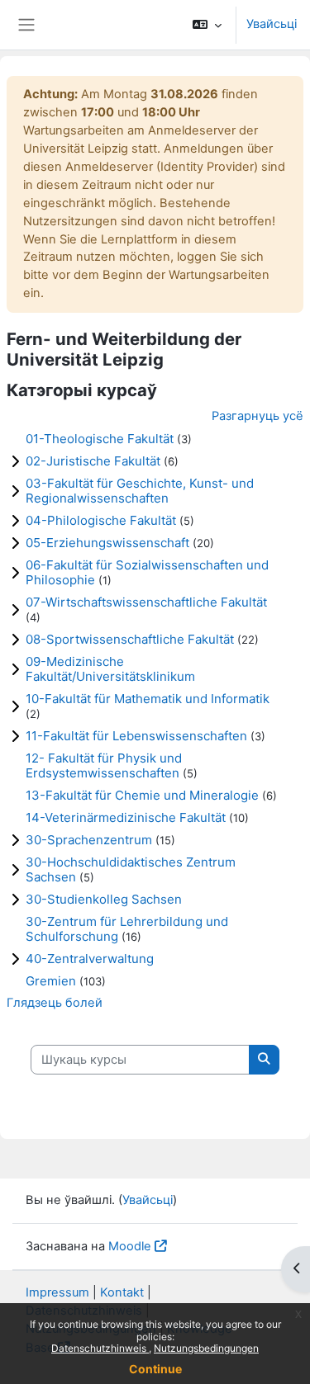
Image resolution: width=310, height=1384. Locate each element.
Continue (155, 1369)
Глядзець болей (55, 1002)
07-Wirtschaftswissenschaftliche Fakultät (146, 602)
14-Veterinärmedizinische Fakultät (126, 817)
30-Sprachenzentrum (89, 840)
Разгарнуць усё (257, 416)
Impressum (57, 1292)
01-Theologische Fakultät (100, 438)
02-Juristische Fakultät (93, 461)
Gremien (51, 981)
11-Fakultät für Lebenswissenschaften (136, 736)
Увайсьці (271, 24)
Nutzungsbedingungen (206, 1348)
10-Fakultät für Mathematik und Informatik (147, 698)
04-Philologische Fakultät (101, 520)
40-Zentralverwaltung (90, 958)
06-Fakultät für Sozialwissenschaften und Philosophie (147, 572)
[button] (207, 25)
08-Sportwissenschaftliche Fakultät (130, 639)
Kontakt (122, 1292)
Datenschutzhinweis (100, 1348)
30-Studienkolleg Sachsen (104, 899)
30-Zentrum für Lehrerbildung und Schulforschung (127, 929)
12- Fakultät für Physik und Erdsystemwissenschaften (104, 765)
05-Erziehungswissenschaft (107, 542)
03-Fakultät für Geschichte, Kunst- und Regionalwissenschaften (140, 490)
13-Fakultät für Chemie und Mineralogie (142, 795)
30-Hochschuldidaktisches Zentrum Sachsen (131, 869)
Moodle (129, 1246)
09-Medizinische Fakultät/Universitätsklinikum (110, 669)
